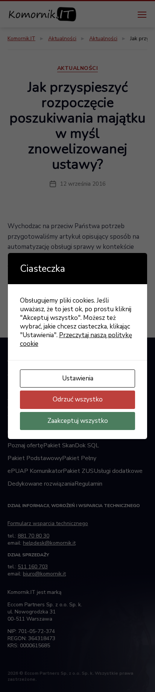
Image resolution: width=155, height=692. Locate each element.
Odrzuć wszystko (78, 399)
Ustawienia (77, 378)
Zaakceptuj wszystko (77, 420)
